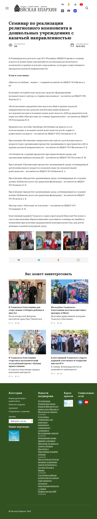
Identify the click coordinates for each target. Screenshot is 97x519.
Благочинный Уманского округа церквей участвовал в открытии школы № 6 (69, 360)
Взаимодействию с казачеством (17, 399)
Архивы (12, 417)
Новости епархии (17, 404)
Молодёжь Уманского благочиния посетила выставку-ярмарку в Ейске (69, 310)
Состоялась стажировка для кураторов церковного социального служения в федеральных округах (48, 425)
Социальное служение (19, 411)
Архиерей (13, 408)
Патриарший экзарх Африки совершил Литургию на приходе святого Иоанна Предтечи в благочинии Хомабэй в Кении (48, 446)
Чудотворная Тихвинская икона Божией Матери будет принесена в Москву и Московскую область (48, 406)
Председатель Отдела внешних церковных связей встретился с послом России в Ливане (48, 464)
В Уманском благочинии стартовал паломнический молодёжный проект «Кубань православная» (25, 361)
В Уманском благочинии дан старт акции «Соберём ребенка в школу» (26, 310)
